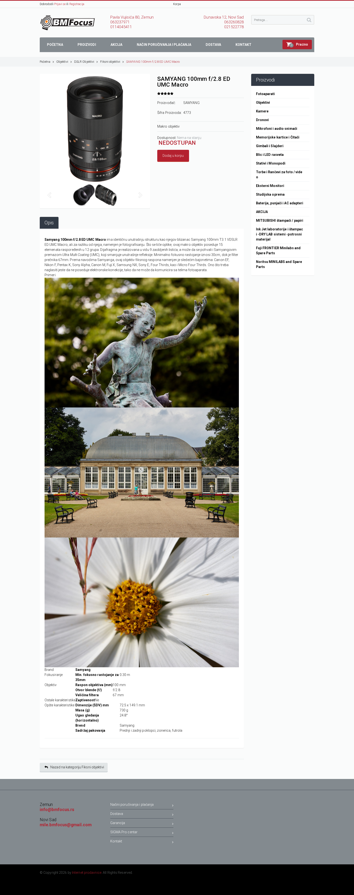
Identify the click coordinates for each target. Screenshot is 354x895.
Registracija (76, 4)
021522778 (234, 27)
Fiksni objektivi (110, 61)
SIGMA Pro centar (124, 832)
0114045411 (121, 27)
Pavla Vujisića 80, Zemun (132, 17)
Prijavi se (60, 4)
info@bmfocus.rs (57, 809)
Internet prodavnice (86, 872)
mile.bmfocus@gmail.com (66, 824)
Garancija (117, 823)
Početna (45, 61)
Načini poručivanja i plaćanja (132, 804)
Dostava (116, 814)
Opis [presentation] (49, 223)
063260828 (234, 22)
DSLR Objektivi (84, 61)
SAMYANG (191, 103)
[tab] (49, 223)
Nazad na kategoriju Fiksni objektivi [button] (77, 767)
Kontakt (116, 841)
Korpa (177, 4)
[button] (297, 44)
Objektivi (62, 61)
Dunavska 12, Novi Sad (224, 17)
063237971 (120, 22)
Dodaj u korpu (173, 156)
